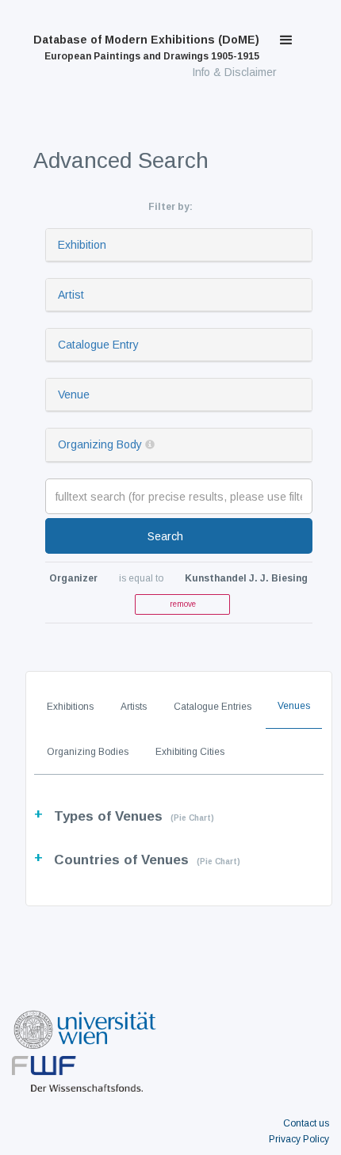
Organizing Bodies (87, 751)
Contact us (306, 1123)
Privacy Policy (299, 1139)
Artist (71, 294)
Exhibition (82, 244)
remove (183, 604)
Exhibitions (70, 706)
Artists (134, 706)
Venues (294, 705)
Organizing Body (100, 444)
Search (165, 536)
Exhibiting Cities (189, 751)
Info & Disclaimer (234, 72)
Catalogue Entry (98, 344)
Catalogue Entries (212, 706)
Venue (74, 394)
